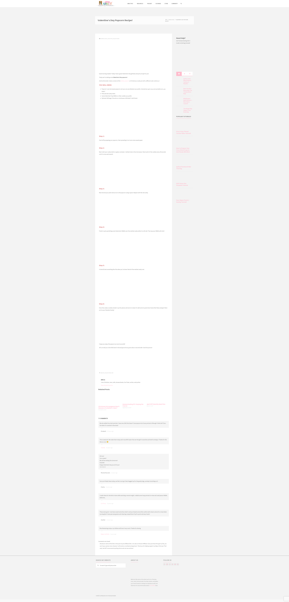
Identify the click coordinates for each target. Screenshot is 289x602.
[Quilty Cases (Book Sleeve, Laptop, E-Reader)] (179, 80)
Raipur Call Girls (105, 534)
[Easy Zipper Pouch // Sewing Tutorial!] (184, 194)
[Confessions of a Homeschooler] (105, 3)
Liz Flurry (103, 503)
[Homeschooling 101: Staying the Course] (134, 397)
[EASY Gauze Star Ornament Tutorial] (184, 177)
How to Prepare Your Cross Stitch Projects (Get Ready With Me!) (183, 150)
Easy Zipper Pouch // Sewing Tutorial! (182, 201)
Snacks (102, 373)
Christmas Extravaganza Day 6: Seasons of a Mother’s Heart (109, 407)
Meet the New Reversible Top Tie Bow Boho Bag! (187, 91)
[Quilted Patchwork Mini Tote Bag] (184, 160)
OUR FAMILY (152, 585)
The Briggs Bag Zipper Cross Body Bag (187, 110)
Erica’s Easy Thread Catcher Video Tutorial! (183, 132)
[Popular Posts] (184, 74)
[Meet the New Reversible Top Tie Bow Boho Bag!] (179, 90)
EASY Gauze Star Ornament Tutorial (182, 184)
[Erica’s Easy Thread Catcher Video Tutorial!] (184, 125)
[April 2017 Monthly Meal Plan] (158, 397)
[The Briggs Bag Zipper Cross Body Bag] (179, 110)
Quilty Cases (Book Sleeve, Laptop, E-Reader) (187, 81)
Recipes (110, 38)
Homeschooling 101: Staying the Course (133, 405)
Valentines (116, 38)
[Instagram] (167, 564)
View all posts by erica (107, 385)
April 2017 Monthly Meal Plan (156, 404)
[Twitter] (175, 564)
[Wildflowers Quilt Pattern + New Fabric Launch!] (179, 100)
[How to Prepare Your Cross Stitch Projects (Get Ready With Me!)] (184, 142)
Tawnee (103, 448)
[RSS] (178, 564)
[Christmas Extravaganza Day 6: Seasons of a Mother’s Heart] (109, 398)
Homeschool (171, 19)
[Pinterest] (170, 564)
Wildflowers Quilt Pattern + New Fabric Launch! (187, 101)
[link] (181, 3)
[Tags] (190, 74)
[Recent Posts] (179, 74)
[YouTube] (172, 564)
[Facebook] (164, 564)
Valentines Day (109, 373)
